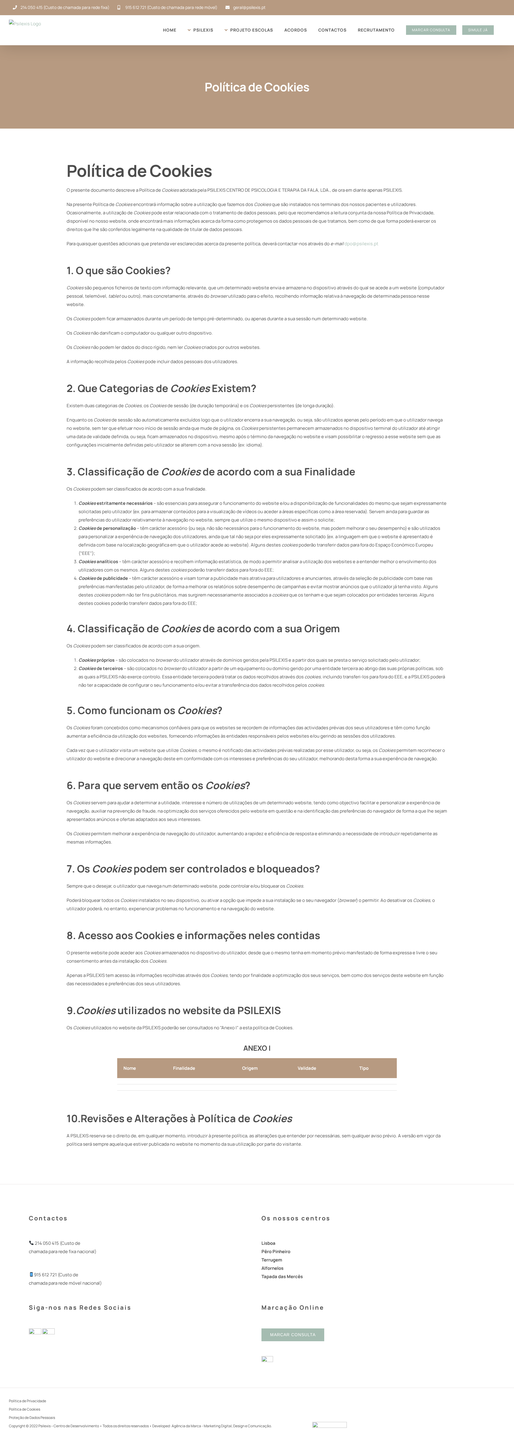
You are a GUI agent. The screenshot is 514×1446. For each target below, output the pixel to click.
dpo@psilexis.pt (361, 244)
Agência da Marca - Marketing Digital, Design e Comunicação (221, 1425)
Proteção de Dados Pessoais (32, 1417)
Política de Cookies (24, 1409)
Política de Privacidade (27, 1400)
